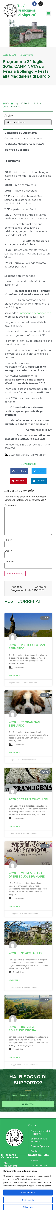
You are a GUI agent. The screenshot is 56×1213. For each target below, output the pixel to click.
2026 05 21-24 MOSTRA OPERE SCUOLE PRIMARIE (27, 874)
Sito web (9, 562)
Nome (8, 540)
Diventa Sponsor (40, 1146)
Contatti (35, 1151)
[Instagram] (40, 3)
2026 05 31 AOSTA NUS (25, 953)
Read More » (14, 675)
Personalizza (28, 1200)
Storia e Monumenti (10, 1164)
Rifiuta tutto (28, 1207)
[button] (48, 13)
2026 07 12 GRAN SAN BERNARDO (24, 723)
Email (8, 551)
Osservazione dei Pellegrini (40, 1132)
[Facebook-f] (34, 3)
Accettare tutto (28, 1192)
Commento (11, 505)
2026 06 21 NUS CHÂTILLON (28, 799)
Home (34, 1160)
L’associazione (39, 1165)
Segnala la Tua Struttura (39, 1140)
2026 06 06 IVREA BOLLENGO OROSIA (22, 1028)
